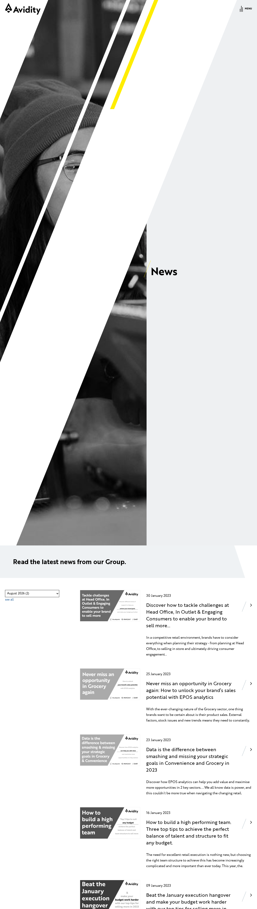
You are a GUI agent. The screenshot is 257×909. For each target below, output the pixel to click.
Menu (248, 8)
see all (9, 599)
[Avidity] (23, 9)
